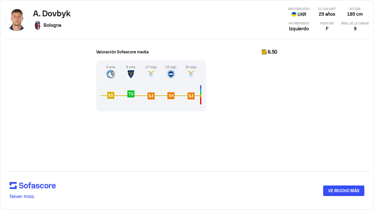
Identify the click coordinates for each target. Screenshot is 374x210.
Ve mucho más (343, 190)
